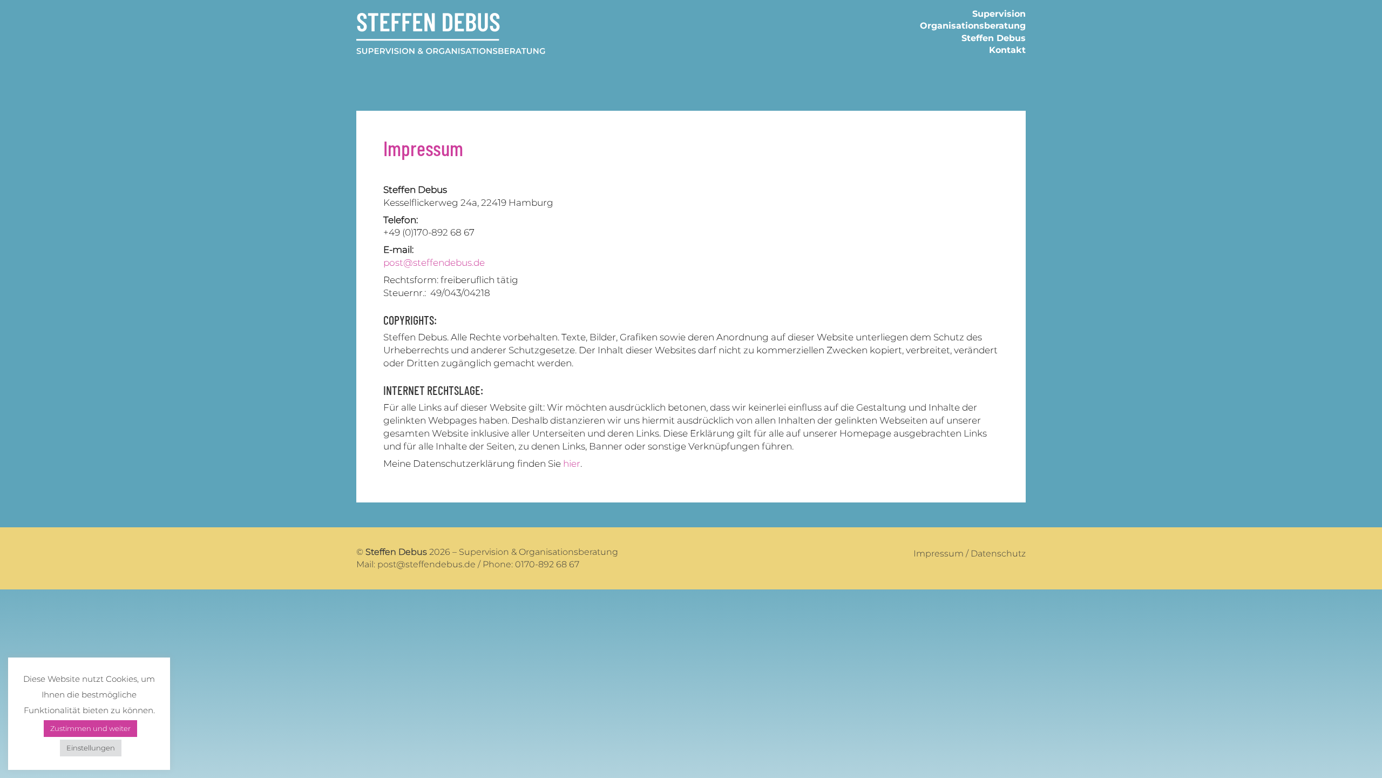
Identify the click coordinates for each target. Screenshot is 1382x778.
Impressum (938, 553)
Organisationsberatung (973, 26)
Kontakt (1007, 50)
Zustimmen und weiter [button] (90, 728)
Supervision (999, 14)
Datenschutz (998, 553)
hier (571, 463)
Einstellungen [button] (90, 747)
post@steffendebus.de (434, 262)
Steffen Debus (993, 38)
